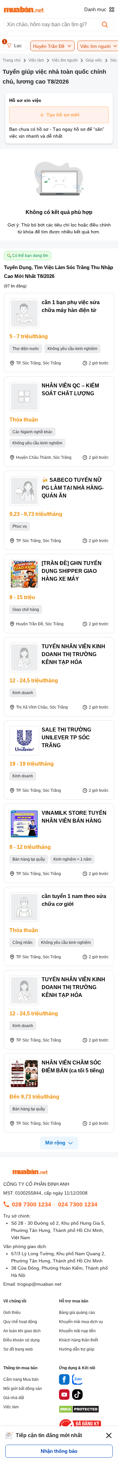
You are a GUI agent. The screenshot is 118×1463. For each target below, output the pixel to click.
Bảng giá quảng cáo (77, 1312)
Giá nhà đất (13, 1397)
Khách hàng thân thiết (78, 1340)
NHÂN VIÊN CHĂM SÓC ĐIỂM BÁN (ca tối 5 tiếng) (73, 1066)
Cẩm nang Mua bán (21, 1379)
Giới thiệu (12, 1312)
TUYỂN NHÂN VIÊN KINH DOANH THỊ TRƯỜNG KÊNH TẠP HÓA (73, 654)
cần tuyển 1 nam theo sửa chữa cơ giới (74, 900)
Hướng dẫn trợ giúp (76, 1349)
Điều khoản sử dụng (21, 1340)
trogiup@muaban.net (39, 1284)
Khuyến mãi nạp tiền (77, 1331)
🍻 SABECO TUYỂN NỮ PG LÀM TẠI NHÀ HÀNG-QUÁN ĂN (73, 487)
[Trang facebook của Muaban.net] (64, 1380)
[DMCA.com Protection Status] (79, 1411)
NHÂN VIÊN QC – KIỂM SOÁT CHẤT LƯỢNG (70, 389)
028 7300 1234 (31, 1204)
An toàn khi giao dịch (22, 1331)
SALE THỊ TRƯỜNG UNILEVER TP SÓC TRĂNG (66, 737)
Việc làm (11, 1407)
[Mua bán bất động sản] (24, 9)
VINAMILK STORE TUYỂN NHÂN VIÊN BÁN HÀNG (74, 817)
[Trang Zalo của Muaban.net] (77, 1380)
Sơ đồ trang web (18, 1349)
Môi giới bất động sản (22, 1388)
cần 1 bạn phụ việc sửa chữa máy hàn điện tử (71, 306)
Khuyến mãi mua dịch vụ (81, 1321)
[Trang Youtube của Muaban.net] (64, 1395)
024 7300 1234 (77, 1204)
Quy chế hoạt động (20, 1321)
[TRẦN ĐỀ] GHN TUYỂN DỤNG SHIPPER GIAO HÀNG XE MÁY (72, 571)
